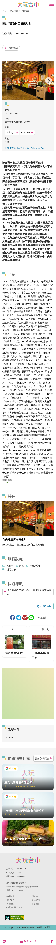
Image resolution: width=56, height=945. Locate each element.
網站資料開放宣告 (14, 907)
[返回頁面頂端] (51, 941)
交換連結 (10, 903)
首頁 (4, 10)
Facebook (26, 132)
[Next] (48, 80)
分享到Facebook (12, 617)
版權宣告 (36, 899)
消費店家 (25, 10)
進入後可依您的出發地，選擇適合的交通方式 (29, 592)
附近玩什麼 (30, 941)
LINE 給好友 (31, 617)
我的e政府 (7, 917)
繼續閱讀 (7, 479)
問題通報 (46, 606)
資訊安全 (10, 899)
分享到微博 (25, 617)
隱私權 (35, 896)
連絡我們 (36, 903)
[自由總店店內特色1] (28, 80)
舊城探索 (11, 48)
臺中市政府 (28, 860)
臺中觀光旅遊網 (28, 4)
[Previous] (7, 80)
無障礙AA (17, 917)
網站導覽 (10, 896)
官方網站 (10, 132)
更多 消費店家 (42, 758)
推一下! (18, 617)
